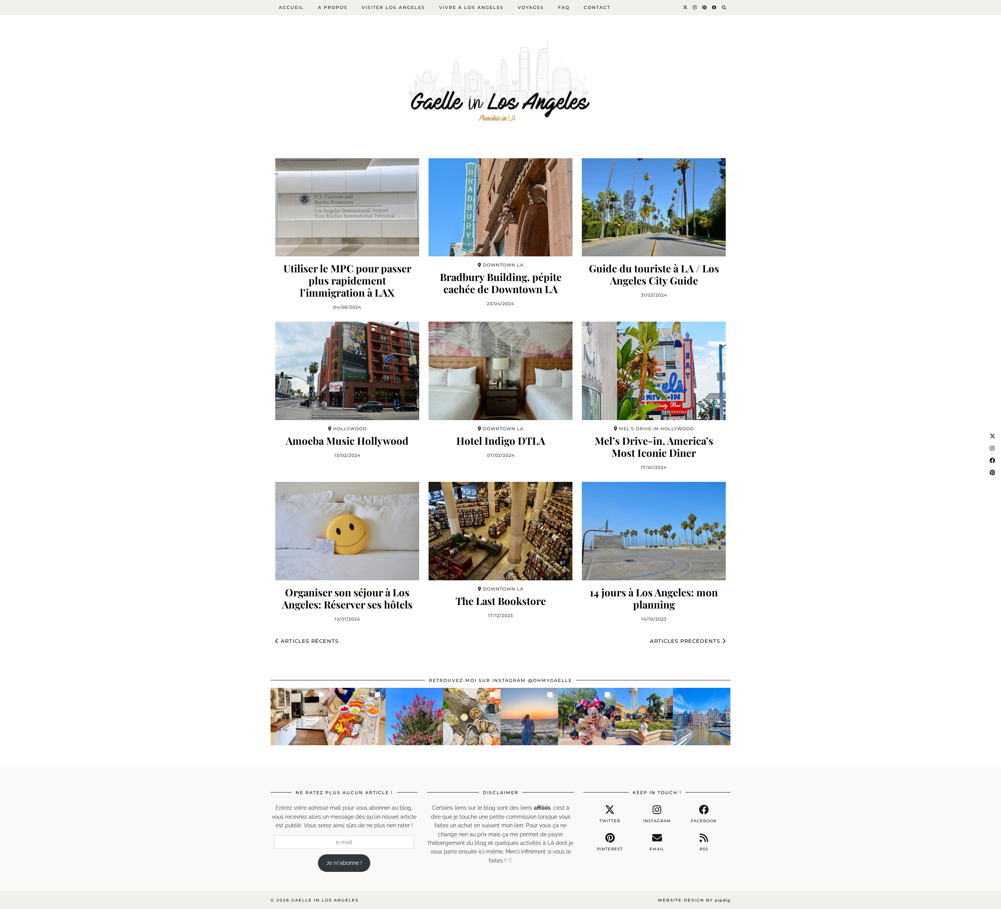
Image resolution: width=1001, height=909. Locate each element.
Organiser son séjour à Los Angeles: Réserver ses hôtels (347, 598)
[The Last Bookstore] (500, 531)
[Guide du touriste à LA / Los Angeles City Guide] (654, 207)
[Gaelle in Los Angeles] (500, 75)
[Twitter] (685, 7)
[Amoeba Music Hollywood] (347, 371)
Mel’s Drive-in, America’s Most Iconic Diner (654, 447)
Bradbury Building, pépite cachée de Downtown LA (500, 283)
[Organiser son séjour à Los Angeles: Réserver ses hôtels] (347, 531)
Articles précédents (686, 641)
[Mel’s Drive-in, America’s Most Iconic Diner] (654, 371)
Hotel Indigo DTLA (500, 441)
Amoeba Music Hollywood (347, 441)
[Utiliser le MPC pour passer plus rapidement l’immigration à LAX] (347, 207)
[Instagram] (695, 7)
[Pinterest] (704, 7)
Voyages (531, 7)
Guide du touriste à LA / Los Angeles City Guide (654, 274)
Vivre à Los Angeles (471, 7)
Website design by (694, 900)
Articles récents (309, 641)
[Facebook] (714, 7)
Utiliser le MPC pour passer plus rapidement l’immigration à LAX (347, 280)
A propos (333, 7)
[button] (299, 716)
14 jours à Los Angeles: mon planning (654, 598)
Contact (597, 7)
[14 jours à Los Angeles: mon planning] (654, 531)
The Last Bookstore (501, 601)
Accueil (291, 7)
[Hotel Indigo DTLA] (500, 371)
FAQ (564, 7)
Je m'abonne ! (344, 863)
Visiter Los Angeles (393, 7)
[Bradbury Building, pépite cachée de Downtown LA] (500, 207)
